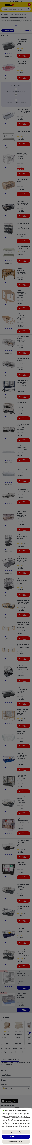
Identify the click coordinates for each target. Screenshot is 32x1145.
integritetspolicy (19, 1128)
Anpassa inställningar (16, 1132)
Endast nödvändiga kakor (16, 1141)
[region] (16, 1126)
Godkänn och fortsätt (16, 1136)
